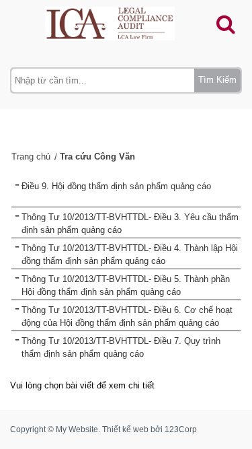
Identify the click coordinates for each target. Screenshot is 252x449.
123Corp (181, 429)
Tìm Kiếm (217, 80)
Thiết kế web (125, 429)
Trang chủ (30, 156)
